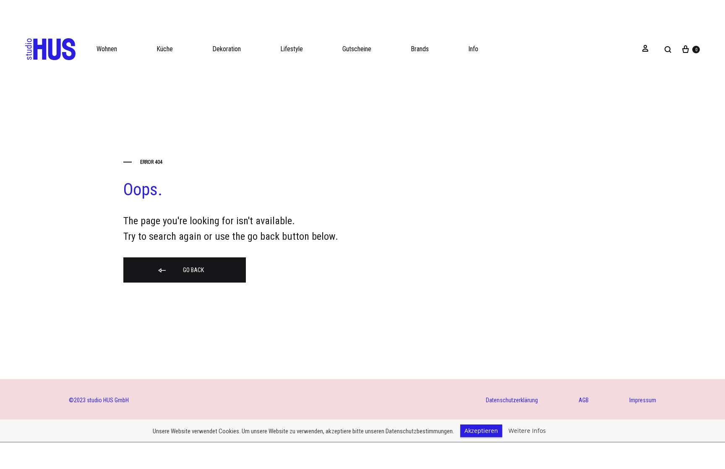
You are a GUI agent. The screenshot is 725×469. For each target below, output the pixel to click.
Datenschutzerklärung (512, 400)
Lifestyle (291, 49)
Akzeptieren (481, 431)
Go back (193, 270)
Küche (164, 49)
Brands (420, 49)
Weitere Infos (527, 431)
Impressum (642, 400)
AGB (584, 400)
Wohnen (106, 49)
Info (473, 49)
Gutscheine (356, 49)
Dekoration (226, 49)
